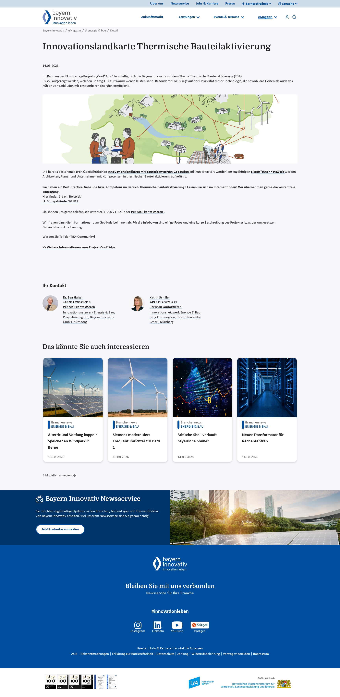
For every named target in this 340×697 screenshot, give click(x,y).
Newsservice (180, 4)
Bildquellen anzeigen (57, 475)
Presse (230, 4)
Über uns (157, 4)
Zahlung (183, 654)
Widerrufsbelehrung (206, 654)
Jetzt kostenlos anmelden (60, 529)
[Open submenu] (198, 17)
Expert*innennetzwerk (268, 172)
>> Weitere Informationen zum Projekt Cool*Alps (78, 247)
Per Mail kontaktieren (147, 212)
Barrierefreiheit (257, 4)
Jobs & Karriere (207, 4)
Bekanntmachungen (95, 654)
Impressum (261, 654)
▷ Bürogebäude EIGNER (60, 201)
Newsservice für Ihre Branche (170, 593)
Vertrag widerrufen (237, 654)
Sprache (288, 4)
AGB (74, 654)
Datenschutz (165, 654)
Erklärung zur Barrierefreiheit (133, 654)
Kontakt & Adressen (189, 648)
